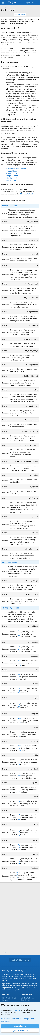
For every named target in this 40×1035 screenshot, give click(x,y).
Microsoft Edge (11, 171)
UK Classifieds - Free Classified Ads (27, 999)
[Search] (37, 2)
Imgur (19, 705)
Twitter (19, 847)
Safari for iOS (11, 180)
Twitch (19, 832)
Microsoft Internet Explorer (16, 168)
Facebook (19, 662)
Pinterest (19, 748)
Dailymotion (19, 649)
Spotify (19, 789)
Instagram (19, 720)
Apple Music (19, 634)
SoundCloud (19, 775)
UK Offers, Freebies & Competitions (9, 999)
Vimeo (19, 861)
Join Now (30, 984)
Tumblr (19, 817)
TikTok (19, 803)
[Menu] (3, 2)
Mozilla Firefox (11, 173)
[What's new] (33, 2)
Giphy (19, 690)
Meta (19, 734)
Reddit (19, 761)
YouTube (17, 876)
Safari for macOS (12, 178)
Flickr (19, 676)
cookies (17, 1010)
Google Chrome (12, 175)
